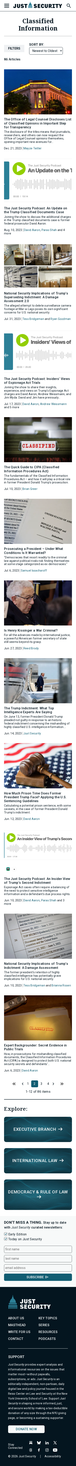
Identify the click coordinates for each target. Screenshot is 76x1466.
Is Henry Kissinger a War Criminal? (31, 630)
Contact (15, 1339)
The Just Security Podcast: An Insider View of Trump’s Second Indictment (37, 881)
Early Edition (17, 1234)
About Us (16, 1318)
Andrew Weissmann (53, 404)
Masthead (17, 1325)
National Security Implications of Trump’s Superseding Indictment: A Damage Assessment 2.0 (36, 297)
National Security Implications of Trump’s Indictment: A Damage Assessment (36, 965)
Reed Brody (31, 648)
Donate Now (26, 1429)
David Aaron (32, 230)
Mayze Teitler (33, 148)
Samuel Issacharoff (34, 570)
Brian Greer (29, 488)
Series (44, 1325)
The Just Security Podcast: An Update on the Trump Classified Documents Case (35, 210)
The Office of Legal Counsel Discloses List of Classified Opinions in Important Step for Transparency (37, 123)
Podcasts (47, 1339)
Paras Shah (49, 230)
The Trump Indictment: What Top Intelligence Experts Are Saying (29, 710)
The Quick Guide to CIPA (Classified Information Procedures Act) (31, 469)
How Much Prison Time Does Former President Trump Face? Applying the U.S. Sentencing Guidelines (35, 797)
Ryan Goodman (60, 319)
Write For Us (19, 1332)
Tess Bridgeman (33, 319)
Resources (48, 1332)
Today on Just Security (25, 1239)
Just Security (32, 733)
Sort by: (36, 44)
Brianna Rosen (61, 985)
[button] (68, 5)
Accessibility (53, 1456)
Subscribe (35, 1277)
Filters (14, 48)
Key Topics (48, 1318)
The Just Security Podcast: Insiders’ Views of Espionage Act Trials (37, 381)
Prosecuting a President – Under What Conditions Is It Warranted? (33, 551)
